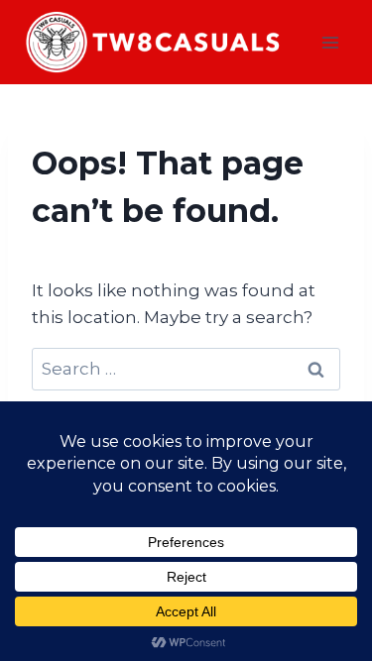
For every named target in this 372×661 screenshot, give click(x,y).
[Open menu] (329, 42)
